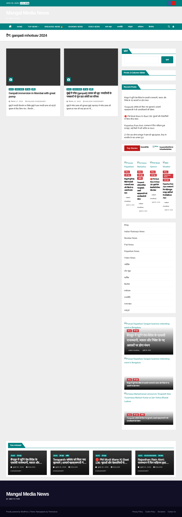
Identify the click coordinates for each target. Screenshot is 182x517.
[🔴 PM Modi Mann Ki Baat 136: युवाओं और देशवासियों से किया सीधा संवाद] (155, 164)
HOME (19, 27)
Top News (33, 27)
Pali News (129, 245)
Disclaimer (161, 512)
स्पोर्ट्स (130, 27)
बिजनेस (151, 27)
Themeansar (52, 512)
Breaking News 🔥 (54, 27)
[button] (169, 27)
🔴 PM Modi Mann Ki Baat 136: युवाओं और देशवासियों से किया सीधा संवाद (112, 462)
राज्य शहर (108, 27)
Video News (94, 27)
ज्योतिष (127, 264)
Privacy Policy (137, 512)
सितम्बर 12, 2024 (75, 101)
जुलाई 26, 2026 (103, 467)
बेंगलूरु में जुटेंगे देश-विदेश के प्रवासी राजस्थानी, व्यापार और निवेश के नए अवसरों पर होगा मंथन (27, 462)
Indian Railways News (134, 231)
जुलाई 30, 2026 (18, 467)
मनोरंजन (140, 27)
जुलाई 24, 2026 (146, 467)
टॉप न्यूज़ (28, 89)
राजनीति (120, 27)
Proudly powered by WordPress (17, 512)
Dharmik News (75, 27)
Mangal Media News (27, 12)
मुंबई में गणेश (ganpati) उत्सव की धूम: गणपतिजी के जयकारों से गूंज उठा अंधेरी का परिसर (88, 95)
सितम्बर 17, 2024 (17, 101)
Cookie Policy (150, 512)
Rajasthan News (167, 175)
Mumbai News (130, 238)
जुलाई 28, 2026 (61, 467)
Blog (11, 89)
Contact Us (172, 512)
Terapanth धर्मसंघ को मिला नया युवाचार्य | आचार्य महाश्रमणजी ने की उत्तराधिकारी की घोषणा (69, 462)
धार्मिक (33, 89)
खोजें (126, 51)
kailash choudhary (36, 101)
